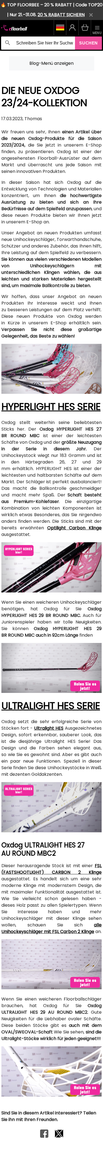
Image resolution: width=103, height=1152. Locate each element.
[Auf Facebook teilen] (44, 1136)
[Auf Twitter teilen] (59, 1136)
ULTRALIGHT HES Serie (50, 706)
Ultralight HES (48, 728)
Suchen (88, 43)
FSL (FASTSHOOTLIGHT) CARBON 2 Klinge (51, 868)
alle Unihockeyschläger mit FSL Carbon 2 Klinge (51, 928)
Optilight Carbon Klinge (74, 528)
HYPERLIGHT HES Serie (51, 407)
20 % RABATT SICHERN (61, 15)
